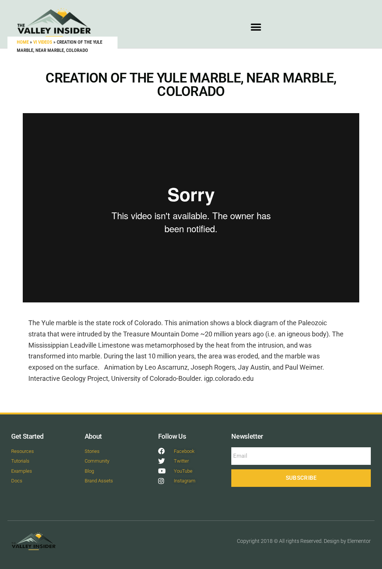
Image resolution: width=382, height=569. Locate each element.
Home (23, 42)
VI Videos (42, 42)
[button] (256, 27)
